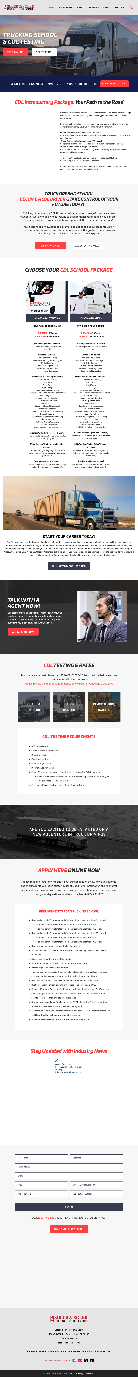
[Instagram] (80, 1360)
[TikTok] (92, 1360)
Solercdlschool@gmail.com (69, 1329)
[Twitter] (86, 1360)
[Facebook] (74, 1360)
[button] (132, 7)
